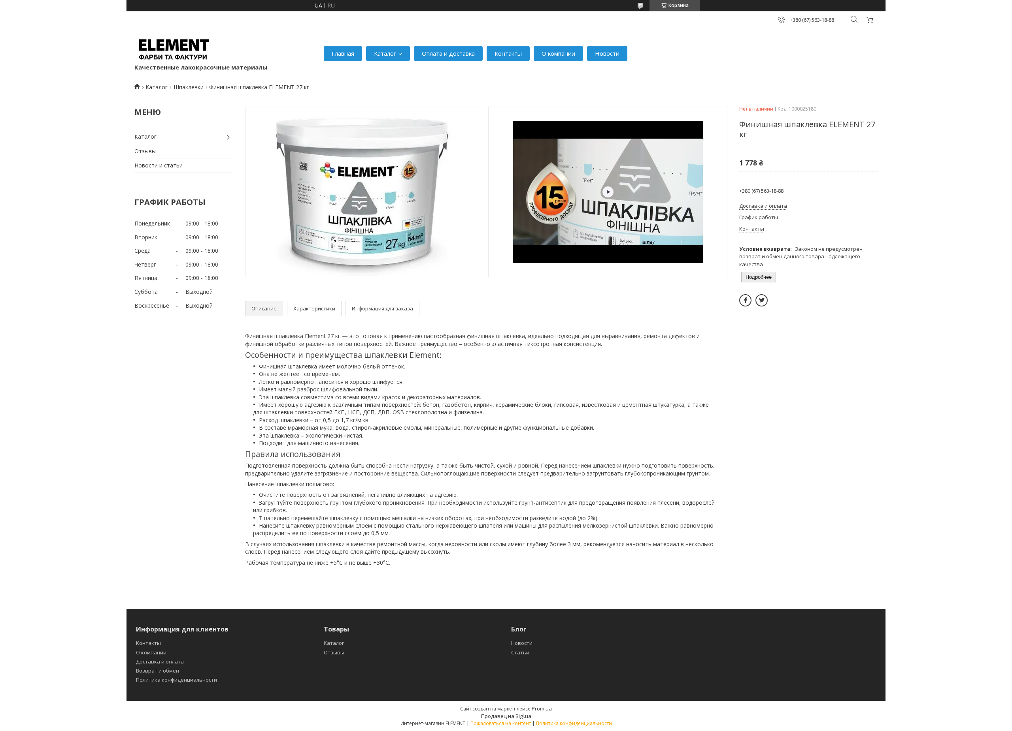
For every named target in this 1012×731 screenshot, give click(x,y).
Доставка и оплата (160, 661)
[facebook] (745, 300)
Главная (343, 53)
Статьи (520, 652)
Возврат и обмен (157, 670)
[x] (761, 300)
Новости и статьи (158, 165)
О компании (558, 53)
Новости (607, 53)
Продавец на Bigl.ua (506, 716)
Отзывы (145, 151)
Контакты (508, 53)
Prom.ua (542, 708)
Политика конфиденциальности (176, 679)
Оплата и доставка (448, 53)
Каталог (385, 53)
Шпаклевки (189, 87)
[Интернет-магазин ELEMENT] (173, 49)
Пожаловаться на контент (500, 723)
